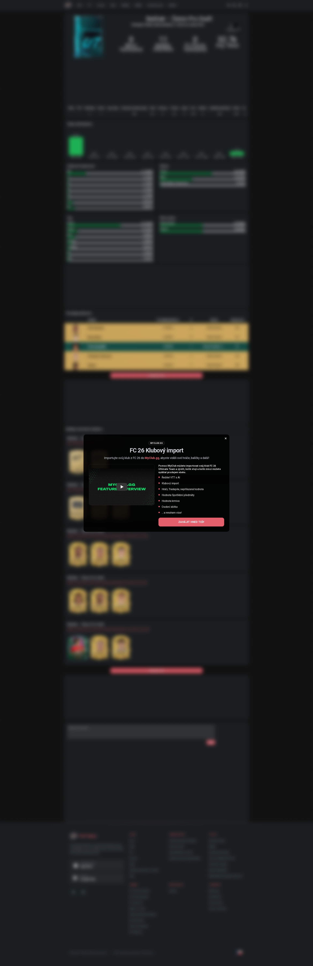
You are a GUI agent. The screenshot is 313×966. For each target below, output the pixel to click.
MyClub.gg (152, 458)
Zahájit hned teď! (191, 522)
